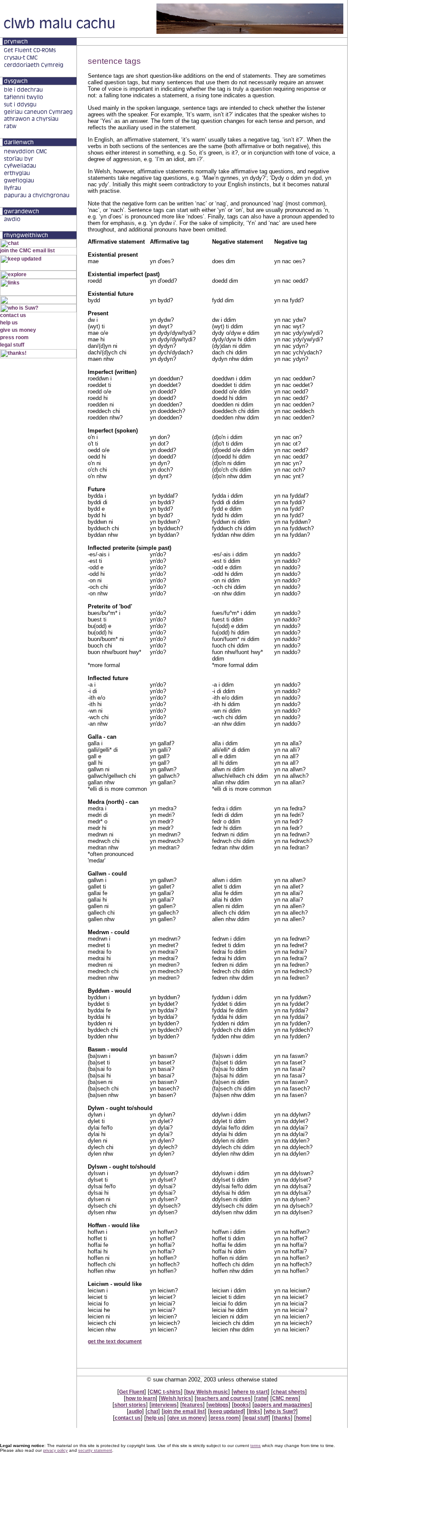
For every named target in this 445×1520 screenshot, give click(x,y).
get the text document (115, 1341)
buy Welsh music (207, 1392)
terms (255, 1446)
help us (155, 1418)
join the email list (184, 1411)
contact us (128, 1418)
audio (135, 1411)
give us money (187, 1418)
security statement (95, 1450)
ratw (261, 1398)
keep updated (226, 1411)
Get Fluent (131, 1392)
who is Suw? (281, 1411)
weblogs (218, 1405)
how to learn (141, 1398)
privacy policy (55, 1450)
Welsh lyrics (176, 1398)
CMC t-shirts (165, 1392)
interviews (164, 1405)
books (241, 1405)
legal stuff (256, 1418)
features (192, 1405)
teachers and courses (223, 1398)
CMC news (285, 1398)
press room (224, 1418)
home (303, 1418)
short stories (130, 1405)
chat (152, 1411)
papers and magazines (282, 1405)
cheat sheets (289, 1392)
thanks (282, 1418)
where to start (250, 1392)
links (254, 1411)
